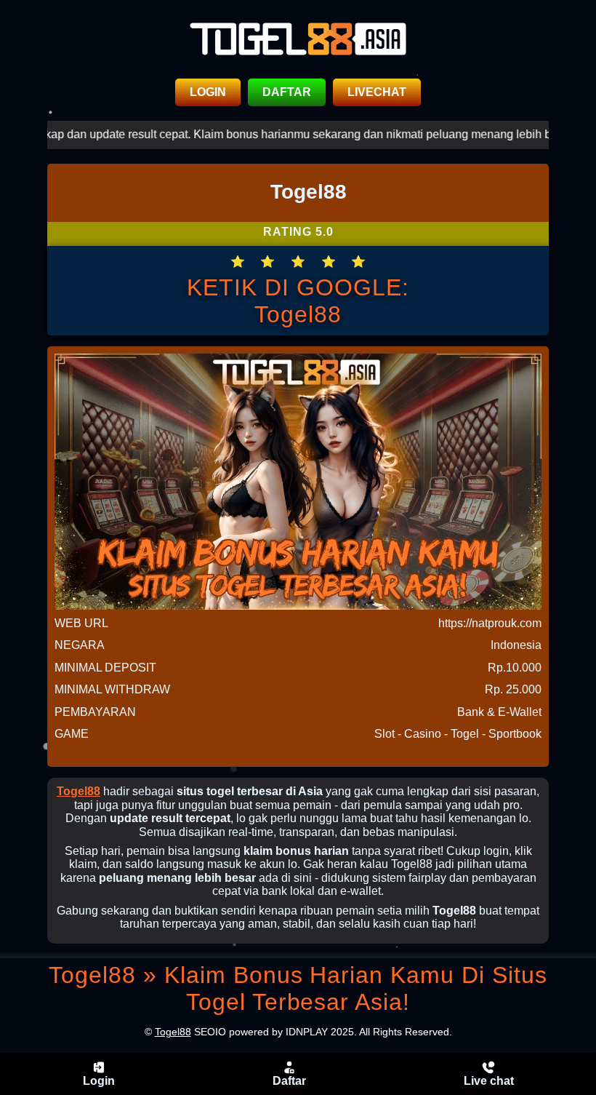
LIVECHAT (376, 92)
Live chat (489, 1081)
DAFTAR (286, 92)
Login (99, 1081)
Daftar (289, 1081)
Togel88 (78, 791)
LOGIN (208, 92)
